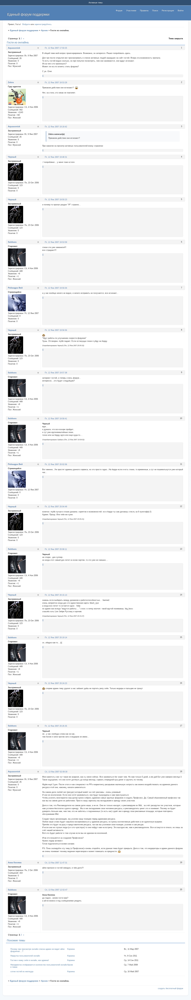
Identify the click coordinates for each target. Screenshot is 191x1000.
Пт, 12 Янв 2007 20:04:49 (56, 506)
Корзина (71, 949)
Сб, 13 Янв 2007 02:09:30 (56, 772)
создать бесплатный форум (170, 988)
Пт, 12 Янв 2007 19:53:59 (56, 242)
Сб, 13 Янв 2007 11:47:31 (56, 863)
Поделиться (43, 48)
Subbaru (12, 242)
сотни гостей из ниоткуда (21, 971)
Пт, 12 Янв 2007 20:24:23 (56, 683)
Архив (44, 30)
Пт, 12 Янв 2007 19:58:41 (56, 418)
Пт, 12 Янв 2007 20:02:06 (56, 464)
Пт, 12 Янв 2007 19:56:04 (56, 288)
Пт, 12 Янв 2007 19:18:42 (56, 127)
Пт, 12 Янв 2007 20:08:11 (56, 549)
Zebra (11, 82)
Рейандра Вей (15, 288)
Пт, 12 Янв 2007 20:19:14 (56, 637)
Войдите (26, 24)
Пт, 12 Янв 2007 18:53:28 (56, 82)
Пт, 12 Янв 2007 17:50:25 (56, 48)
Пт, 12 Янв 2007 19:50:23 (56, 199)
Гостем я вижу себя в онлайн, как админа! (29, 960)
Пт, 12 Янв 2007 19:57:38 (56, 373)
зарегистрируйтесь (42, 24)
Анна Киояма (14, 862)
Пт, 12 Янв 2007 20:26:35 (56, 726)
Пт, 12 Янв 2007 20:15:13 (56, 595)
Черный (12, 157)
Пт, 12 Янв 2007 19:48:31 (56, 157)
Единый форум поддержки (24, 30)
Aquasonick (14, 48)
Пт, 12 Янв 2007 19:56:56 (56, 330)
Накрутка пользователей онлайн (25, 956)
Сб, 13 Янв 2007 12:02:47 (56, 890)
